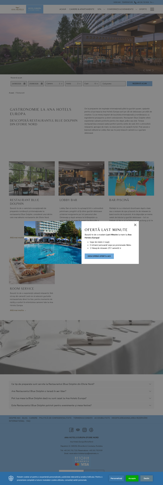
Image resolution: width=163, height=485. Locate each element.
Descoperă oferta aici (99, 256)
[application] (81, 478)
